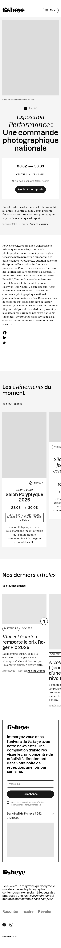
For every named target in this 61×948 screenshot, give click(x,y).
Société (27, 629)
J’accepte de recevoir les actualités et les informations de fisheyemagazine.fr (27, 803)
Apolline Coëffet (36, 671)
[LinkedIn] (30, 337)
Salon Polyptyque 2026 (24, 497)
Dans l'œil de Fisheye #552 (24, 813)
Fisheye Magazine (39, 224)
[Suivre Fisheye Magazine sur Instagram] (11, 924)
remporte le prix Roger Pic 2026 (23, 642)
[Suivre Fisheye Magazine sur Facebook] (4, 924)
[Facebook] (30, 332)
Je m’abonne (31, 794)
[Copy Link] (30, 342)
